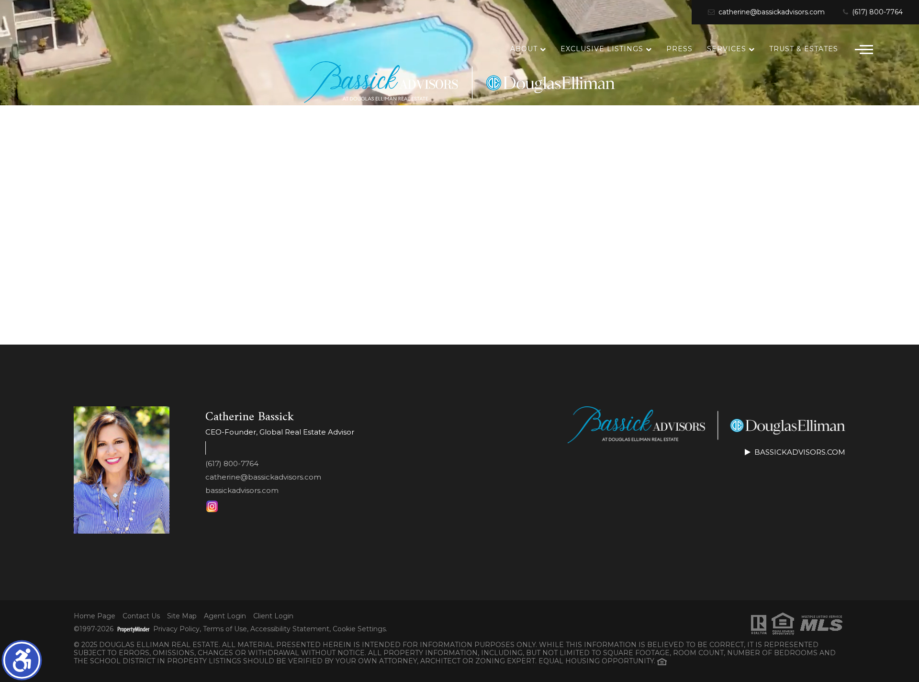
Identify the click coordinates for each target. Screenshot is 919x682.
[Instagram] (212, 506)
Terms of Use (225, 629)
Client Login (273, 616)
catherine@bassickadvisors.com (771, 12)
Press (679, 49)
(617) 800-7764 (876, 12)
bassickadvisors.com (242, 490)
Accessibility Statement (289, 629)
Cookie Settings (359, 629)
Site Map (182, 616)
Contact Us (141, 616)
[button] (21, 660)
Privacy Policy (176, 629)
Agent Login (225, 616)
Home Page (94, 616)
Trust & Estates (803, 49)
